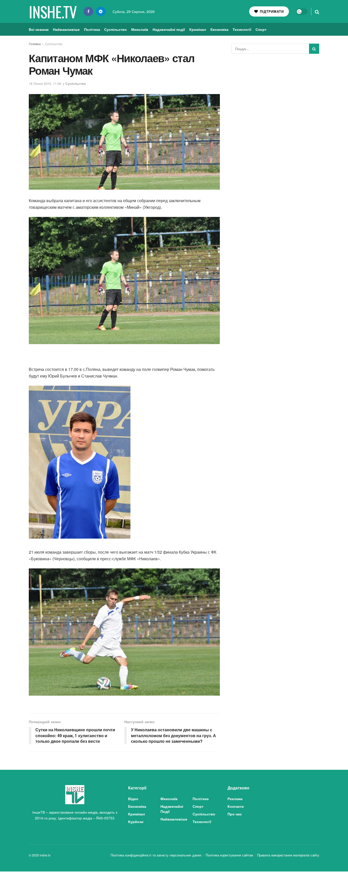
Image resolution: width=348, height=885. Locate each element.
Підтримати (271, 11)
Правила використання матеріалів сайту (288, 855)
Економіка (219, 29)
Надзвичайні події (169, 29)
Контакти (235, 806)
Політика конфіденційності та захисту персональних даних (156, 855)
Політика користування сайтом (229, 855)
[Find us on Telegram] (100, 11)
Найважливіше (66, 29)
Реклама (235, 798)
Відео (133, 798)
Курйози (135, 821)
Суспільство (115, 29)
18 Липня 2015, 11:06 (45, 83)
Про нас (234, 813)
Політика (92, 29)
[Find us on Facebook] (88, 11)
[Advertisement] (275, 96)
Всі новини (39, 29)
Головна (35, 44)
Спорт (261, 29)
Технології (242, 29)
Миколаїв (139, 29)
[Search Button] (317, 11)
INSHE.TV (52, 11)
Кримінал (197, 29)
